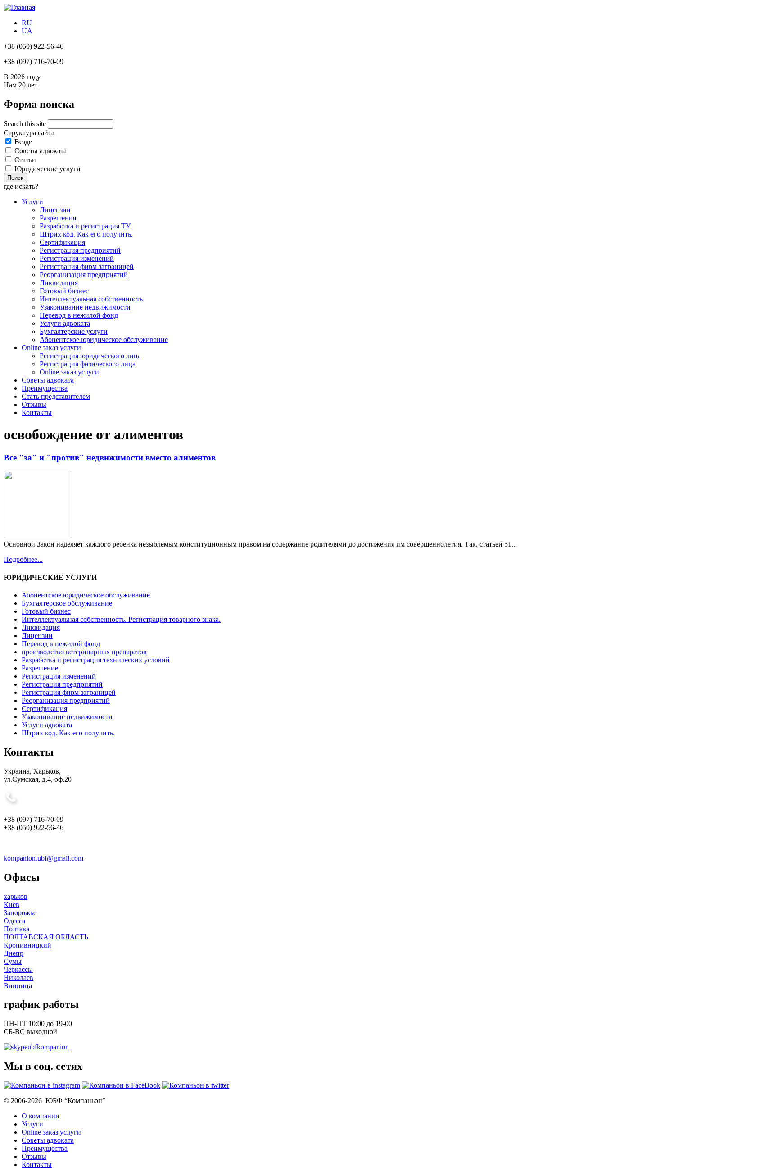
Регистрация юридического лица (90, 356)
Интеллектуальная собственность (91, 299)
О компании (40, 1116)
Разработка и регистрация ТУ (85, 226)
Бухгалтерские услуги (74, 331)
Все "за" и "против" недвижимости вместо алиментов (110, 457)
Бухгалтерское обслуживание (67, 603)
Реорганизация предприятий (84, 274)
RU (27, 23)
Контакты (37, 412)
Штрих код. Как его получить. (86, 234)
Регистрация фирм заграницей (87, 266)
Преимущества (45, 388)
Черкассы (18, 969)
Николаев (18, 977)
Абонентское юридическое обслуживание (104, 339)
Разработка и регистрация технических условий (96, 660)
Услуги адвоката (65, 323)
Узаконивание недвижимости (85, 307)
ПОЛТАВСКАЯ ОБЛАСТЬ (46, 937)
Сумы (13, 961)
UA (27, 31)
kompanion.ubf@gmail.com (43, 858)
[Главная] (19, 7)
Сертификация (62, 242)
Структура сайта (29, 133)
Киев (11, 904)
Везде (23, 142)
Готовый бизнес (64, 291)
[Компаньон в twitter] (195, 1085)
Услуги (32, 201)
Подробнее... (23, 559)
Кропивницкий (27, 945)
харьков (15, 896)
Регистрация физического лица (88, 364)
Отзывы (34, 404)
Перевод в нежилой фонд (79, 315)
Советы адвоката (40, 151)
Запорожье (20, 912)
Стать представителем (56, 396)
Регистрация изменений (77, 258)
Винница (18, 985)
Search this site (26, 124)
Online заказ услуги (51, 347)
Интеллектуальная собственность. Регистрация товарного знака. (121, 619)
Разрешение (40, 668)
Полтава (16, 929)
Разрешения (58, 218)
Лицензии (55, 210)
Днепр (13, 953)
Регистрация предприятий (80, 250)
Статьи (25, 160)
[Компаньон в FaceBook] (121, 1085)
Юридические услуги (47, 169)
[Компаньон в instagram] (42, 1085)
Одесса (14, 921)
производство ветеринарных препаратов (84, 652)
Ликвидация (59, 283)
